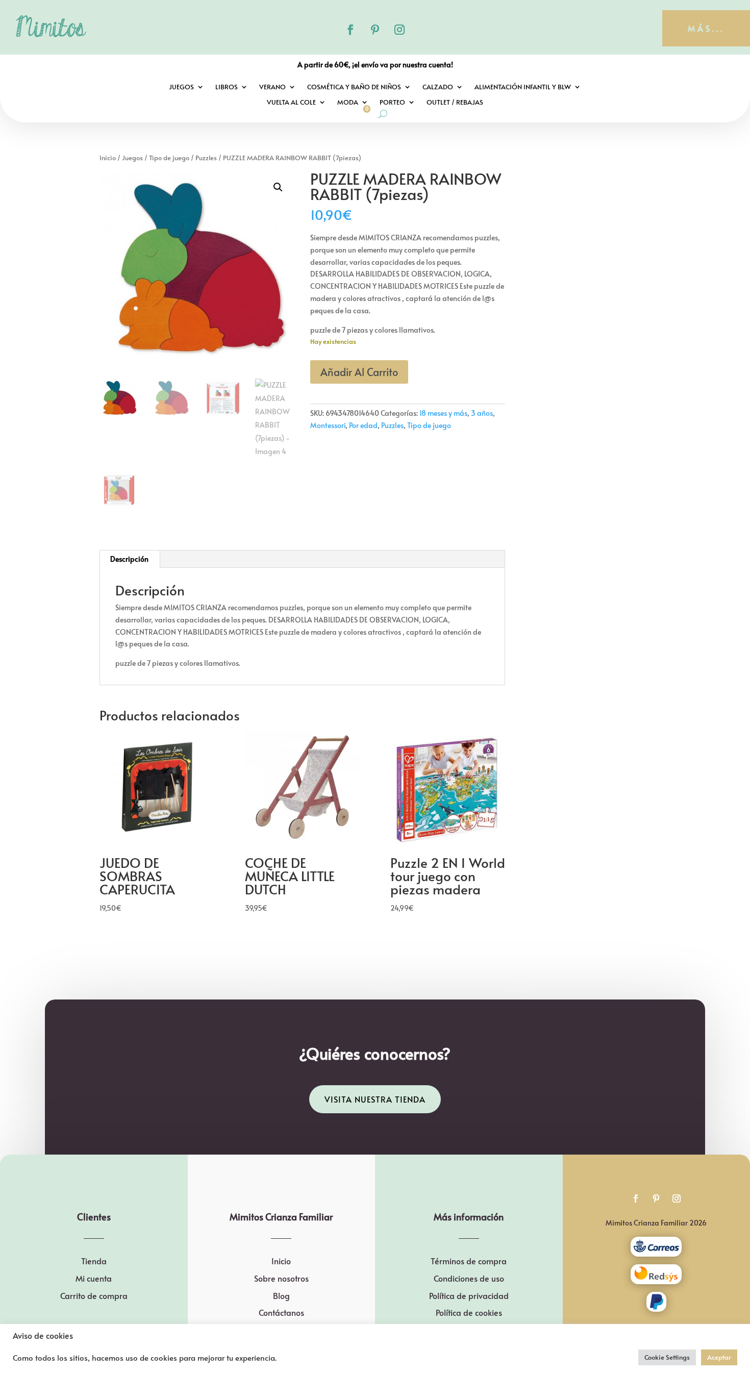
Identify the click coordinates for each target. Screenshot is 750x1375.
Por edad (363, 425)
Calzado (437, 87)
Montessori (327, 425)
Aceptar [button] (719, 1357)
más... (706, 28)
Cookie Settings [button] (667, 1357)
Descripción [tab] (129, 559)
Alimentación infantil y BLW (522, 87)
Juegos (181, 87)
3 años (482, 413)
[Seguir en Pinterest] (375, 29)
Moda (347, 102)
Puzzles (206, 157)
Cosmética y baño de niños (354, 87)
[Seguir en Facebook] (350, 29)
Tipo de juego (169, 157)
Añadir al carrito (359, 372)
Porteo (392, 102)
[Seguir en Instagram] (399, 29)
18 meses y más (443, 413)
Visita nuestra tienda (375, 1099)
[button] (278, 187)
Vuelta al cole (291, 102)
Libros (226, 87)
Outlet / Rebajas (455, 102)
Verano (272, 87)
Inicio (107, 157)
